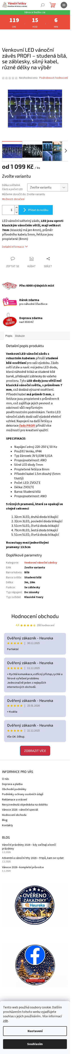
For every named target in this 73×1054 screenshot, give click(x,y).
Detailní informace (13, 247)
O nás (5, 779)
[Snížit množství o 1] (16, 212)
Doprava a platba (12, 784)
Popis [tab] (8, 336)
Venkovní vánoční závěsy (40, 563)
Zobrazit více (35, 751)
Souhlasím (35, 1044)
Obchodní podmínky (14, 789)
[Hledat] (43, 5)
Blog (5, 820)
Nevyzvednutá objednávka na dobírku (25, 805)
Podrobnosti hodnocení (53, 78)
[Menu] (64, 5)
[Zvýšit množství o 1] (16, 207)
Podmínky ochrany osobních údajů (22, 794)
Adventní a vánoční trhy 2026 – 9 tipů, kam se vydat (32, 858)
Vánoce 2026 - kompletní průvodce (23, 867)
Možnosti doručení (13, 199)
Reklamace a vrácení (14, 800)
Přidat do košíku (38, 210)
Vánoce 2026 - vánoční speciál (20, 810)
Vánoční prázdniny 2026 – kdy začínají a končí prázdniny (29, 847)
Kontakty (7, 825)
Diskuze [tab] (20, 336)
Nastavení (35, 1031)
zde (5, 1021)
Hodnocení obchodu (35, 616)
